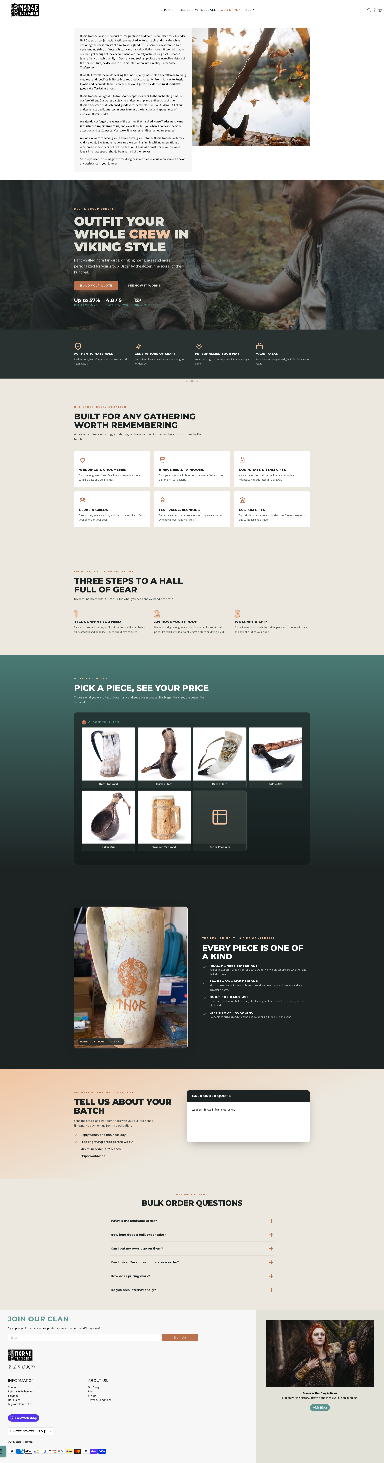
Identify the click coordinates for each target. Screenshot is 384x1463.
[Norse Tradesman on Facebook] (10, 1368)
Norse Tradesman (23, 1442)
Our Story (230, 10)
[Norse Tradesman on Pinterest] (19, 1368)
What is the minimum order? (134, 1221)
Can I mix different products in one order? (145, 1262)
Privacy (92, 1396)
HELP (249, 10)
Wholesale (205, 10)
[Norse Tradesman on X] (28, 1368)
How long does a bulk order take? (138, 1235)
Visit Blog (320, 1407)
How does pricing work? (130, 1276)
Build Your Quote (96, 285)
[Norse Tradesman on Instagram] (14, 1368)
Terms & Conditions (99, 1400)
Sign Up (180, 1337)
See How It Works (144, 285)
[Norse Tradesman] (25, 10)
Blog (90, 1392)
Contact (12, 1387)
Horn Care (14, 1400)
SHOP (165, 10)
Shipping (13, 1396)
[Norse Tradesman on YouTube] (33, 1368)
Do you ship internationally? (133, 1290)
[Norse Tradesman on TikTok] (23, 1368)
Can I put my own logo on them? (137, 1248)
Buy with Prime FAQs (20, 1404)
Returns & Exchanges (20, 1392)
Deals (185, 10)
